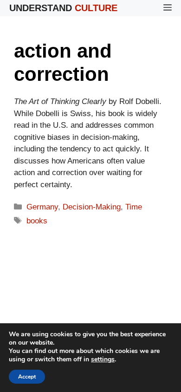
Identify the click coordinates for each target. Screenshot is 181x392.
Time (133, 207)
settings (103, 359)
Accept (27, 376)
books (36, 220)
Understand (63, 8)
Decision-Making (92, 207)
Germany (42, 207)
